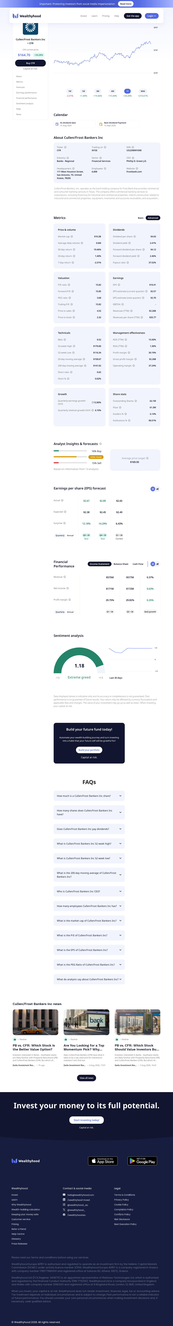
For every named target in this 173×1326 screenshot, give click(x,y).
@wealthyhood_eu (77, 1205)
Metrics (19, 81)
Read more (125, 3)
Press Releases (19, 1243)
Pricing (105, 15)
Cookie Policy (121, 1204)
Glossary (16, 1238)
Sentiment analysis (24, 103)
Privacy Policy (121, 1199)
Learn (94, 15)
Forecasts (20, 87)
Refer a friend (18, 1229)
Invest (84, 15)
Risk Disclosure (122, 1219)
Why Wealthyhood (21, 1204)
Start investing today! (86, 1120)
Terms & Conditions (124, 1194)
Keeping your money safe (25, 1214)
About (19, 76)
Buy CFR (30, 63)
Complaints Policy (123, 1209)
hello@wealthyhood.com (80, 1195)
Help (116, 15)
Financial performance (26, 98)
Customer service (20, 1219)
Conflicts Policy (122, 1214)
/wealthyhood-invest (78, 1200)
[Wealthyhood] (27, 16)
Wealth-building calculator (25, 1209)
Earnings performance (26, 92)
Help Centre (17, 1234)
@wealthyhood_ (76, 1210)
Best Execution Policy (125, 1224)
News (18, 114)
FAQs (18, 109)
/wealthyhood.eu (76, 1215)
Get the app (133, 15)
